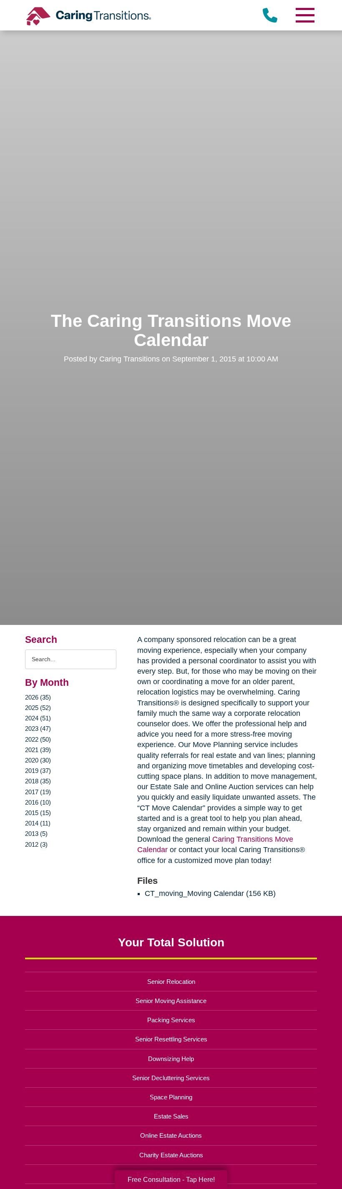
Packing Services (171, 1019)
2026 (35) (38, 697)
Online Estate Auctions (171, 1135)
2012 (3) (36, 844)
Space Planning (171, 1097)
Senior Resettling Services (171, 1039)
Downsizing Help (171, 1058)
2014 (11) (37, 823)
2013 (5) (36, 833)
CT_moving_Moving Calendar (194, 893)
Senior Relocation (171, 981)
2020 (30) (38, 760)
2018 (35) (38, 781)
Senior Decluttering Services (171, 1077)
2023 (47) (38, 728)
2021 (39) (38, 749)
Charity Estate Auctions (171, 1155)
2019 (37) (38, 770)
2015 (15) (38, 812)
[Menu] (304, 15)
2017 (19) (38, 791)
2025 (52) (38, 707)
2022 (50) (38, 739)
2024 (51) (38, 718)
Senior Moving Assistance (171, 1000)
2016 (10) (38, 802)
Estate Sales (171, 1116)
